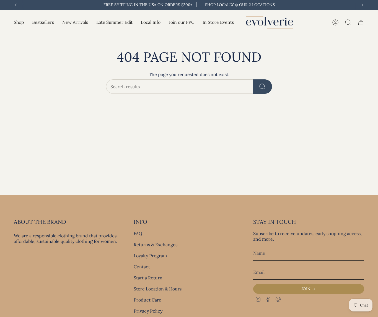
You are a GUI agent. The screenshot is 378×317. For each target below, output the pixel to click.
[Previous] (16, 4)
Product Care (147, 300)
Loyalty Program (150, 255)
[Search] (262, 86)
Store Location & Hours (158, 289)
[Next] (361, 4)
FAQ (138, 233)
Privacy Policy (148, 311)
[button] (19, 22)
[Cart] (360, 22)
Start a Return (148, 277)
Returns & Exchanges (155, 244)
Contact (142, 266)
